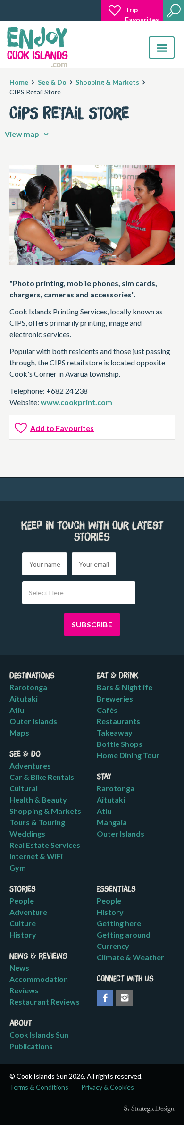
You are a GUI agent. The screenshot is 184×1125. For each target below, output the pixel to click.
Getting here (119, 923)
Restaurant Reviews (44, 1001)
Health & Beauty (38, 799)
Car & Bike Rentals (41, 776)
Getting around (124, 934)
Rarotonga (28, 687)
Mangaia (112, 822)
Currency (113, 945)
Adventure (28, 911)
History (22, 934)
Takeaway (115, 732)
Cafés (107, 709)
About (20, 1023)
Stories (22, 889)
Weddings (27, 833)
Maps (19, 732)
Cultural (23, 788)
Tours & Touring (37, 822)
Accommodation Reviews (38, 984)
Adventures (30, 765)
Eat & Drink (118, 676)
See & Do (52, 82)
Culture (22, 923)
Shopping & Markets (107, 82)
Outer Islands (33, 721)
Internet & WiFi (36, 856)
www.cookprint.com (76, 402)
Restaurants (118, 721)
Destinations (32, 676)
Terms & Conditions (38, 1087)
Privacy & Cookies (107, 1087)
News (19, 967)
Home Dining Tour (128, 755)
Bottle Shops (119, 743)
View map (23, 133)
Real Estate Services (44, 844)
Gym (17, 867)
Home (18, 82)
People (21, 900)
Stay (104, 777)
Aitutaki (23, 698)
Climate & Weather (130, 957)
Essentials (116, 889)
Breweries (115, 698)
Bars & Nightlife (124, 687)
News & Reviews (38, 956)
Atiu (16, 709)
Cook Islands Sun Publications (38, 1040)
